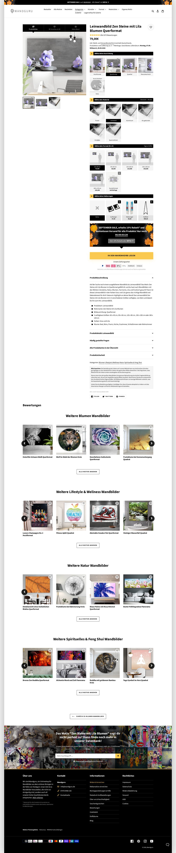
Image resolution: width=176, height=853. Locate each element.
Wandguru (150, 847)
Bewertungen (95, 808)
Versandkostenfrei (107, 43)
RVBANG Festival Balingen (54, 830)
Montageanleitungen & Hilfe (100, 791)
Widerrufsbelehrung (129, 791)
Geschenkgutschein (97, 803)
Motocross (42, 830)
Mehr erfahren (38, 797)
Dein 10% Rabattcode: (120, 241)
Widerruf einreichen (97, 782)
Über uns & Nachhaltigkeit (99, 799)
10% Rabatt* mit (99, 2)
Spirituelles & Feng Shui (133, 362)
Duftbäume (94, 816)
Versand (125, 795)
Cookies (125, 803)
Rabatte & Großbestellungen (100, 795)
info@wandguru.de (67, 786)
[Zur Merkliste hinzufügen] (150, 27)
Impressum (126, 782)
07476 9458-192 (65, 791)
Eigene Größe (148, 146)
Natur (122, 362)
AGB (124, 799)
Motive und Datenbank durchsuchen (89, 761)
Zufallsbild (94, 812)
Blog (91, 820)
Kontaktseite (65, 795)
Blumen (102, 362)
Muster (150, 100)
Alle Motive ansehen (88, 472)
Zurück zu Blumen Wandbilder (90, 716)
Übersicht (143, 100)
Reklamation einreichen (99, 786)
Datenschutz (127, 786)
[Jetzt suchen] (118, 756)
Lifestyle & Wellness (112, 362)
